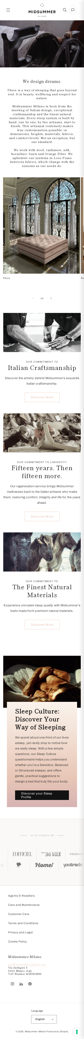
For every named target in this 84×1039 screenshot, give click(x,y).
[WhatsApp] (36, 982)
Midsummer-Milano (35, 1031)
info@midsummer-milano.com (27, 964)
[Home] (55, 865)
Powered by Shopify (57, 1031)
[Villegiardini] (63, 854)
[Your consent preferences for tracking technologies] (77, 1032)
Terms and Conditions (23, 923)
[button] (8, 9)
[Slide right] (50, 298)
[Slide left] (33, 298)
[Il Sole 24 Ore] (35, 854)
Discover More (42, 397)
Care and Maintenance (24, 904)
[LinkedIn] (21, 984)
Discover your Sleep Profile (36, 795)
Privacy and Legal (20, 932)
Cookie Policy (17, 941)
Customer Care (18, 914)
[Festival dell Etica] (30, 865)
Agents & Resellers (21, 895)
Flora (6, 278)
